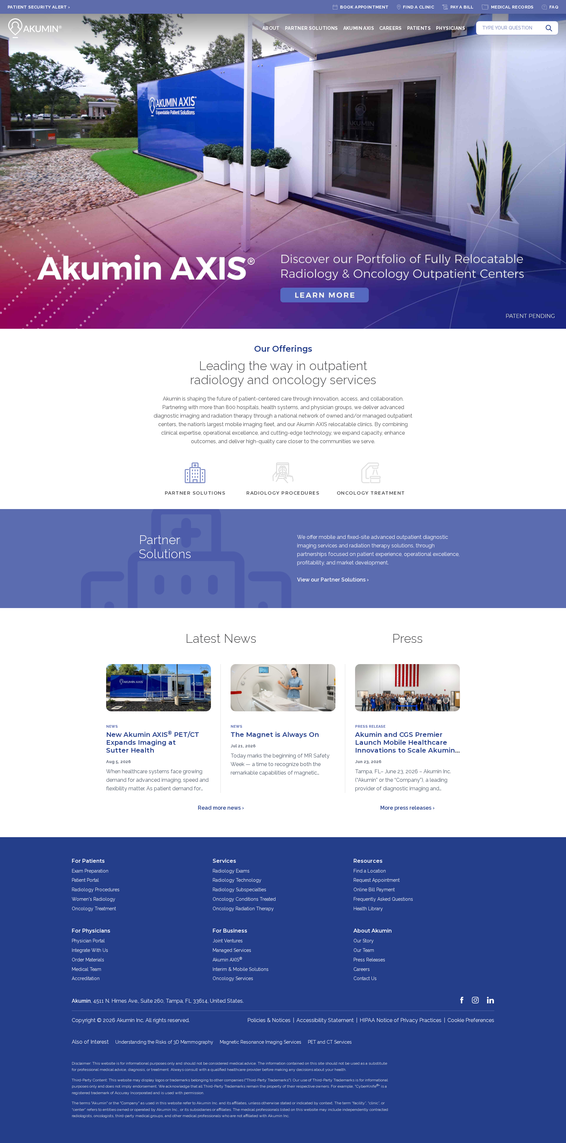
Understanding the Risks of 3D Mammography (164, 1042)
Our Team (363, 950)
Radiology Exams (231, 871)
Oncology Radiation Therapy (243, 908)
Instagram (475, 997)
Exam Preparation (90, 871)
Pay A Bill (462, 7)
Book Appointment (364, 7)
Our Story (363, 940)
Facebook (462, 997)
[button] (5, 171)
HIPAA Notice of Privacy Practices (401, 1020)
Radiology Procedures (96, 889)
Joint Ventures (228, 940)
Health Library (368, 908)
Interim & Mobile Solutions (241, 969)
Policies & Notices (269, 1020)
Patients (419, 28)
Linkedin (491, 997)
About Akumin (372, 931)
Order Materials (88, 959)
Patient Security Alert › (39, 7)
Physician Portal (88, 940)
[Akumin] (35, 28)
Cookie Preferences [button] (470, 1020)
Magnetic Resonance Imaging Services (260, 1042)
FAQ (553, 7)
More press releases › (407, 808)
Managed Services (232, 950)
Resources (368, 861)
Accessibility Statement (325, 1020)
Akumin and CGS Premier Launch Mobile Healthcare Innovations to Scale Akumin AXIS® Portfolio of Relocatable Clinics (405, 750)
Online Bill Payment (374, 889)
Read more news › (221, 808)
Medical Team (86, 969)
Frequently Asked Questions (383, 899)
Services (224, 861)
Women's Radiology (93, 899)
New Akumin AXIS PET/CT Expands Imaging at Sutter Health (152, 742)
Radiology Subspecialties (239, 889)
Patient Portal (85, 880)
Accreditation (86, 978)
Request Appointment (376, 880)
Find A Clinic (418, 7)
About (271, 28)
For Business (230, 931)
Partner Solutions (311, 28)
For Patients (88, 861)
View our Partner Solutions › (333, 580)
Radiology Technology (237, 880)
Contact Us (365, 978)
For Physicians (91, 931)
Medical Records (512, 7)
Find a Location (369, 871)
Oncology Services (233, 978)
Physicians (450, 28)
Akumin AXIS (358, 28)
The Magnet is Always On (275, 735)
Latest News (220, 638)
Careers (390, 28)
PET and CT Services (330, 1042)
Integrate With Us (90, 950)
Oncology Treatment (94, 908)
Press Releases (369, 959)
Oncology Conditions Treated (244, 899)
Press (407, 638)
